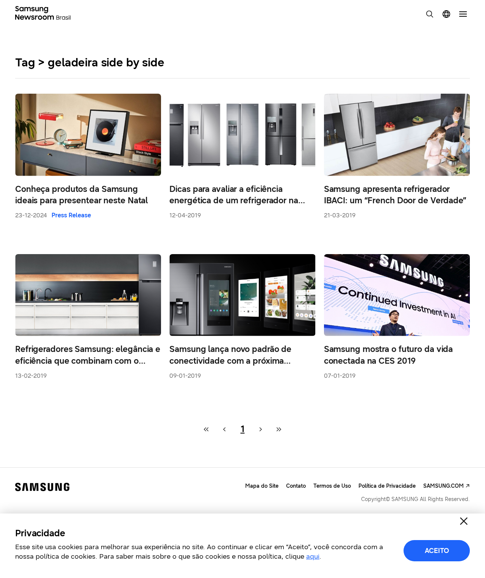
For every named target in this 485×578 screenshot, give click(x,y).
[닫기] (464, 521)
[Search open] (429, 14)
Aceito (437, 551)
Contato (296, 486)
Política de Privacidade (387, 486)
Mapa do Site (261, 486)
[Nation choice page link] (446, 14)
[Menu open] (463, 14)
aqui (312, 556)
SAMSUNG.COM (443, 486)
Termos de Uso (332, 486)
